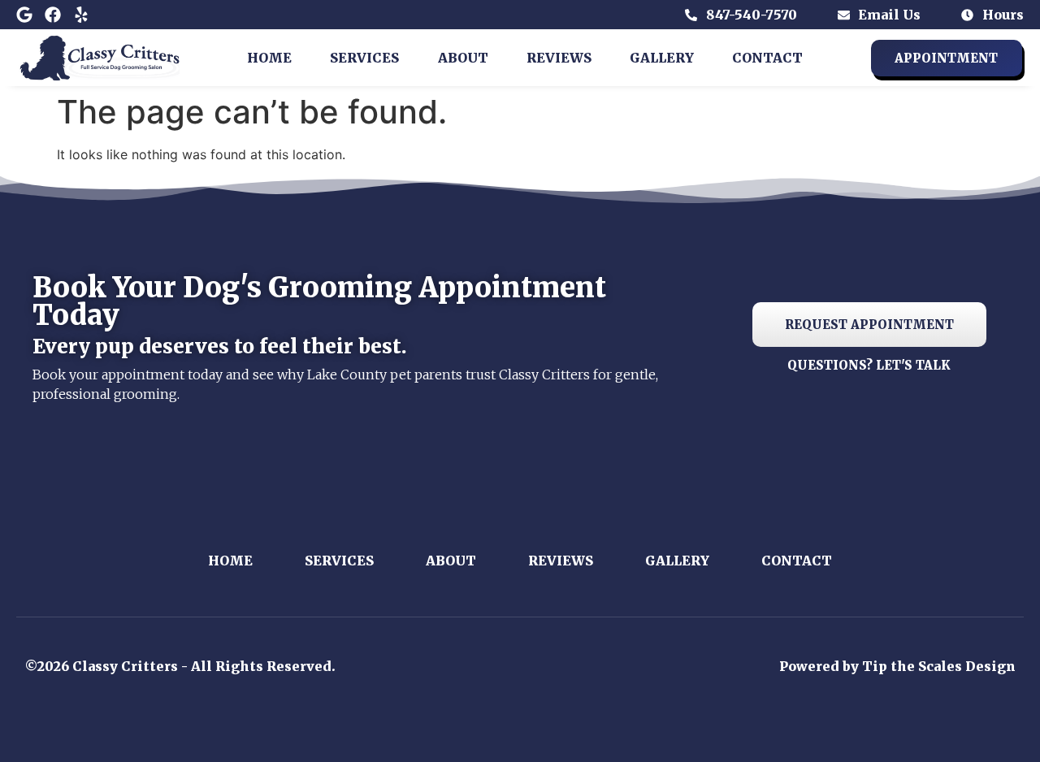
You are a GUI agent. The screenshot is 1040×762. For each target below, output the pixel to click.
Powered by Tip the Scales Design (897, 666)
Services (364, 58)
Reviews (559, 58)
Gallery (662, 58)
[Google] (24, 14)
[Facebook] (53, 14)
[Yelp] (81, 14)
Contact (767, 58)
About (463, 58)
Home (269, 58)
